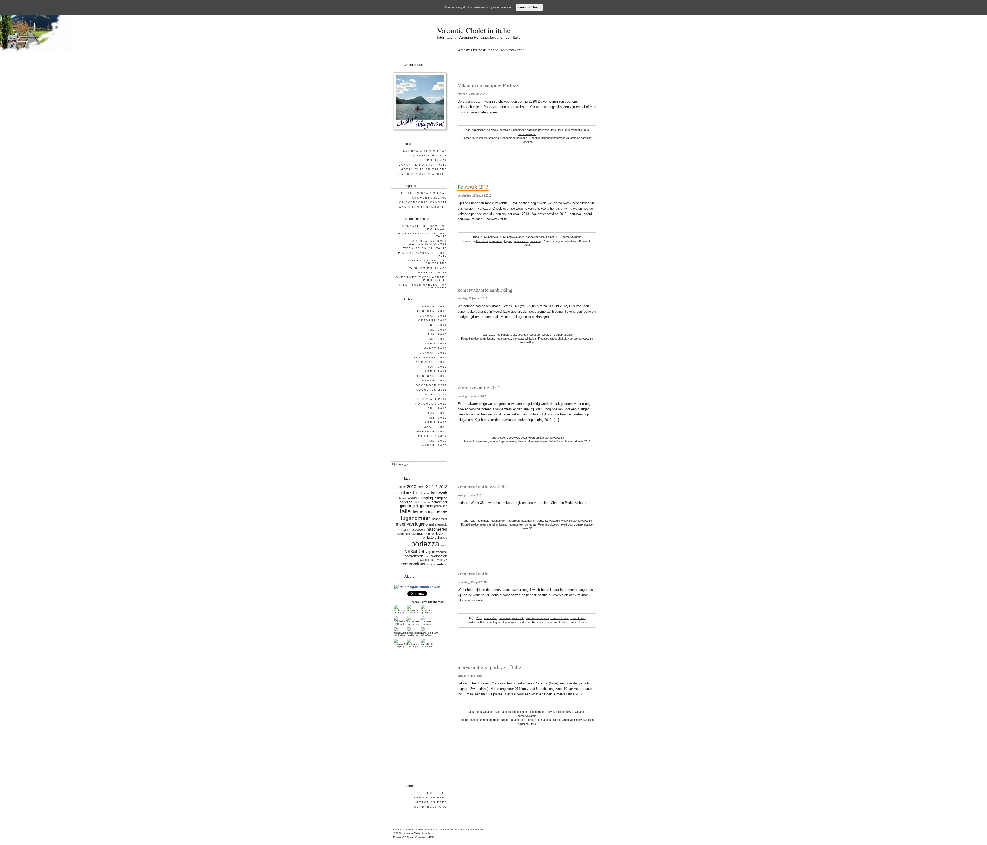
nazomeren (528, 520)
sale (513, 334)
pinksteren (439, 534)
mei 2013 (438, 338)
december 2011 (431, 385)
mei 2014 (438, 329)
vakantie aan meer (537, 618)
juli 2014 (437, 325)
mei (431, 524)
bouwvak (492, 129)
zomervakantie (527, 134)
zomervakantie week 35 (482, 486)
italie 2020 (564, 129)
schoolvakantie (535, 236)
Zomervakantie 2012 (479, 387)
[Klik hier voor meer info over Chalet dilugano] (420, 132)
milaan (403, 529)
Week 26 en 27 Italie (425, 248)
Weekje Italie (432, 272)
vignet (430, 552)
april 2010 (436, 422)
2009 (402, 487)
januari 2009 (433, 445)
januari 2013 (433, 352)
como (426, 502)
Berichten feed (430, 797)
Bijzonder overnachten (421, 174)
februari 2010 (432, 431)
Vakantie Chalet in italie (473, 30)
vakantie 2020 (580, 129)
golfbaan (426, 506)
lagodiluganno (510, 711)
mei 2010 (438, 417)
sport (444, 545)
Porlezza (437, 160)
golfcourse (440, 506)
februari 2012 (432, 376)
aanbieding (478, 129)
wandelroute (427, 559)
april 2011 (436, 394)
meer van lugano (411, 524)
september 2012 (430, 357)
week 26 (535, 334)
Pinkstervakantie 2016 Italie (422, 254)
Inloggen (437, 792)
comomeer (495, 241)
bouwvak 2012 (518, 437)
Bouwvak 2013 (473, 186)
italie (553, 129)
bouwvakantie (515, 236)
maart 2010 (435, 426)
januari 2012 (433, 380)
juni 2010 (437, 413)
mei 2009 (438, 440)
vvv (427, 556)
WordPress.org (430, 806)
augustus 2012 (431, 362)
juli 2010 (437, 408)
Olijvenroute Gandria (423, 202)
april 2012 (436, 371)
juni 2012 (437, 366)
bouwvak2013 (497, 236)
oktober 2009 (432, 436)
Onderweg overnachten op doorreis (421, 278)
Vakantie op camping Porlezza (489, 85)
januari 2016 (433, 315)
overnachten (421, 534)
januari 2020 (433, 306)
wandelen (439, 556)
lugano (508, 241)
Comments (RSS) (425, 837)
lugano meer (439, 518)
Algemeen (480, 137)
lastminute (503, 334)
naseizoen (513, 520)
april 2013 (436, 343)
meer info (505, 7)
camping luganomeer (512, 129)
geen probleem (529, 7)
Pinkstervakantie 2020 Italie (422, 235)
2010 (479, 618)
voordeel (523, 334)
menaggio (441, 524)
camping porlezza (538, 129)
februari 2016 (432, 311)
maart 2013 (435, 348)
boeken (502, 437)
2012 (492, 334)
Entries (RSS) (401, 837)
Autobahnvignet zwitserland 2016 (428, 242)
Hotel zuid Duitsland (424, 169)
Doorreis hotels (428, 155)
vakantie (554, 520)
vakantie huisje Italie (423, 164)
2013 (483, 236)
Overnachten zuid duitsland (427, 262)
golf (415, 506)
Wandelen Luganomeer (423, 207)
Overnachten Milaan (425, 150)
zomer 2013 (553, 236)
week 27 (547, 334)
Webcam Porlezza (428, 267)
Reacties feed (431, 802)
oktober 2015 (432, 320)
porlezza (521, 137)
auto (426, 493)
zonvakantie (578, 618)
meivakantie (553, 711)
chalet (417, 502)
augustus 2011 (431, 389)
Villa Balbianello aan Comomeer (423, 286)
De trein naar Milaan (424, 193)
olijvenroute (403, 533)
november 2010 (431, 403)
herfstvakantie (484, 711)
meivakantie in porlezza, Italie (489, 667)
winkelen (530, 338)
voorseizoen (536, 437)
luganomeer (507, 137)
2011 (421, 487)
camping (493, 137)
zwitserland (439, 564)
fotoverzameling (428, 197)
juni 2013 (437, 334)
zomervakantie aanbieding (485, 289)
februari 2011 (432, 399)
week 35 (566, 520)
